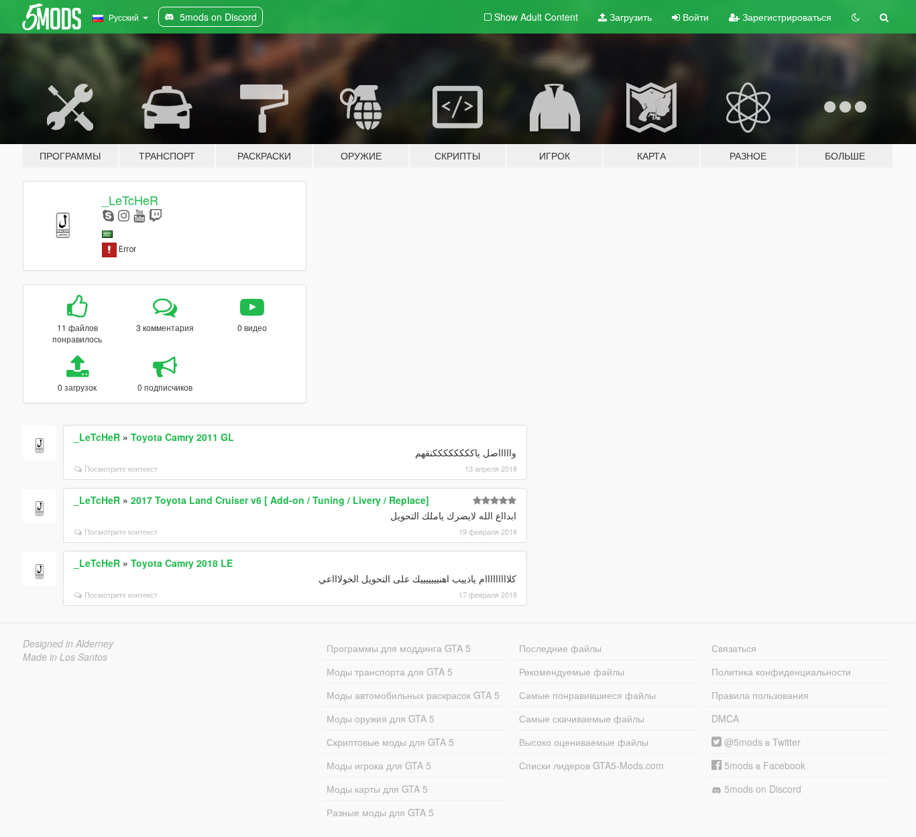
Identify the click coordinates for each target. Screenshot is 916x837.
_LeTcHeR (130, 199)
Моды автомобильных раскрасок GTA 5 (413, 695)
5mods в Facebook (763, 765)
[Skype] (108, 214)
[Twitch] (155, 214)
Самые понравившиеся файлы (587, 695)
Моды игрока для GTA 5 (379, 765)
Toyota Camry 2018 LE (182, 563)
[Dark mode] (856, 17)
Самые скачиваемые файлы (581, 718)
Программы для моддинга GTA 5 (399, 648)
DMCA (725, 718)
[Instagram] (123, 214)
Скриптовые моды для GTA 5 (390, 742)
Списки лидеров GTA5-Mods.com (591, 765)
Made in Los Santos (65, 656)
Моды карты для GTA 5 (377, 788)
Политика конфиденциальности (781, 671)
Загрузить (629, 16)
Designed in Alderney (68, 643)
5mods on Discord (761, 788)
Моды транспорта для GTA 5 (390, 671)
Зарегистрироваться (786, 16)
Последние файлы (560, 648)
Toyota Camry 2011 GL (182, 437)
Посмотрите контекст (121, 468)
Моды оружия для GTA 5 (381, 718)
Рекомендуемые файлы (571, 671)
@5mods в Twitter (761, 742)
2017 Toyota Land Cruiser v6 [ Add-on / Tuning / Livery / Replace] (280, 500)
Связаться (733, 648)
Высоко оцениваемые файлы (583, 742)
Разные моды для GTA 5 (380, 812)
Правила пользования (760, 695)
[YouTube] (139, 214)
